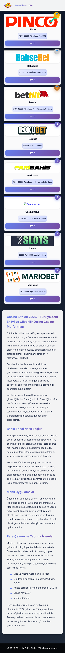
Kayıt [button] (33, 43)
